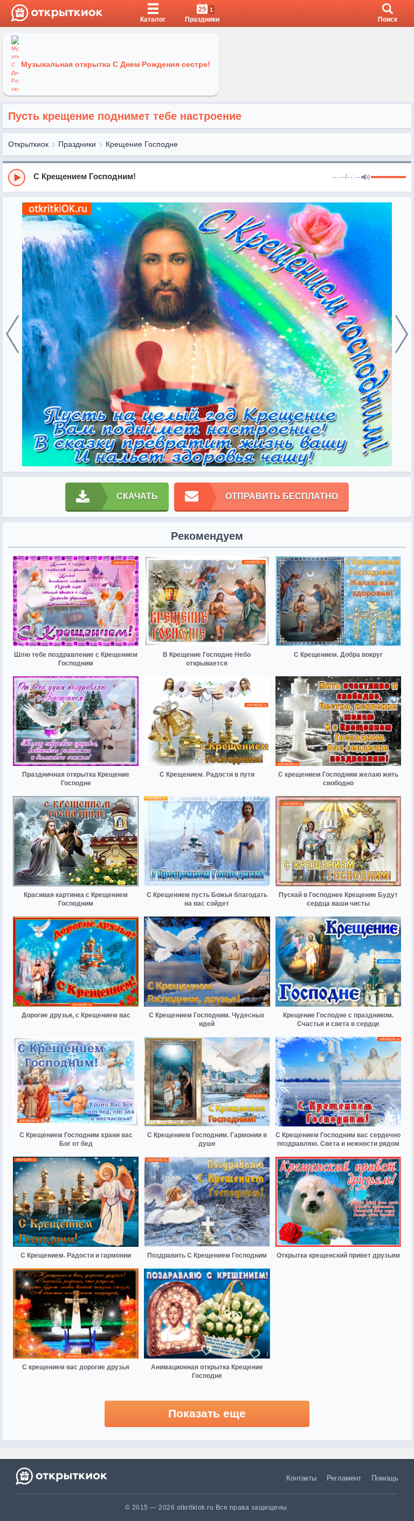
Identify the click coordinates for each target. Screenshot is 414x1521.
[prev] (12, 334)
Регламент (344, 1478)
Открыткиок (28, 144)
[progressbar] (388, 177)
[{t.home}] (62, 1476)
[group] (207, 177)
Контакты (301, 1478)
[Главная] (57, 13)
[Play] (16, 177)
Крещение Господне (142, 144)
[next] (402, 334)
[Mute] (365, 177)
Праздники (77, 144)
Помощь (384, 1478)
